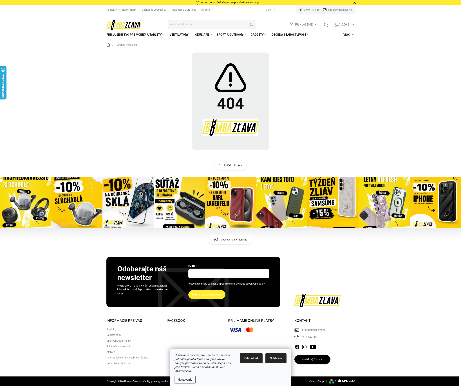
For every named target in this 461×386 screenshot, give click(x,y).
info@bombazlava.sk (313, 329)
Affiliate (205, 9)
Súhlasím (276, 358)
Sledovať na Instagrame (233, 239)
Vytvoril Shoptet (318, 381)
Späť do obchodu (233, 165)
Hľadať (251, 24)
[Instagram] (304, 346)
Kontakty (111, 9)
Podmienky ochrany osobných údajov (127, 357)
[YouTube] (313, 346)
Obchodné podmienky (154, 9)
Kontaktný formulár (312, 359)
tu (189, 371)
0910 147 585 (309, 337)
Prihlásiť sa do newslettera (207, 294)
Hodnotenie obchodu (118, 363)
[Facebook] (297, 346)
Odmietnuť (251, 358)
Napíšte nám (129, 9)
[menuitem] (136, 34)
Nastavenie (185, 379)
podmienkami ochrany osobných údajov (242, 283)
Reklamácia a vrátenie (183, 9)
